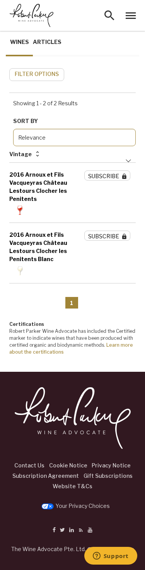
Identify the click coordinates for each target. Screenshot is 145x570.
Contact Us (29, 465)
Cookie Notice (68, 465)
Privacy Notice (111, 465)
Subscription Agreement (45, 475)
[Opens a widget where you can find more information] (110, 556)
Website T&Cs (72, 486)
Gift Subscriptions (108, 475)
